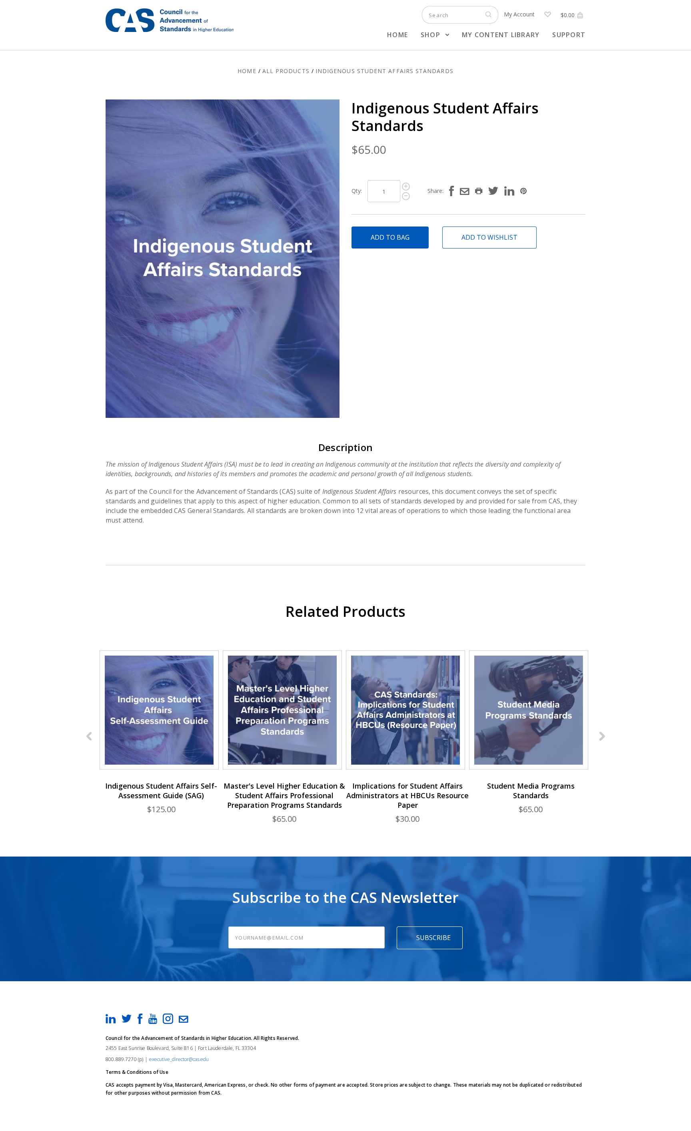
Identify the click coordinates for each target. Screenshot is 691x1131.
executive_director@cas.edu (179, 1059)
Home (397, 34)
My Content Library (500, 34)
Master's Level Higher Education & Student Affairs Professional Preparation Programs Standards (284, 795)
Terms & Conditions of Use (137, 1072)
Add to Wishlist (489, 237)
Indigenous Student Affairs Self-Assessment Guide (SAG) (161, 790)
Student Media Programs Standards (531, 790)
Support (568, 34)
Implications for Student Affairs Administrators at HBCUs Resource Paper (407, 795)
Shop (431, 34)
